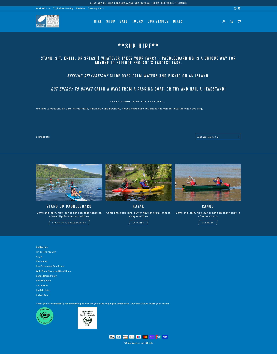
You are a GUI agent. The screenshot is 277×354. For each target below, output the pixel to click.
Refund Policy (43, 280)
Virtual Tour (42, 295)
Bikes (178, 21)
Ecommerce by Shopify (142, 343)
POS (125, 343)
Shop (110, 21)
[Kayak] (138, 182)
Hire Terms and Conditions (50, 266)
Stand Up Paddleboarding (69, 223)
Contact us (42, 247)
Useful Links (42, 290)
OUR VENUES (158, 21)
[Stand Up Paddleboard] (69, 182)
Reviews (80, 8)
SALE (124, 21)
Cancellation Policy (46, 275)
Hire (98, 21)
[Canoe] (208, 182)
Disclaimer (42, 261)
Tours (137, 21)
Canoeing (208, 223)
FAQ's (39, 256)
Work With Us (43, 8)
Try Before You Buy (63, 8)
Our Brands (42, 285)
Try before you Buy (46, 251)
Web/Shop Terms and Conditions (53, 271)
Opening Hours (96, 8)
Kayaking (138, 223)
